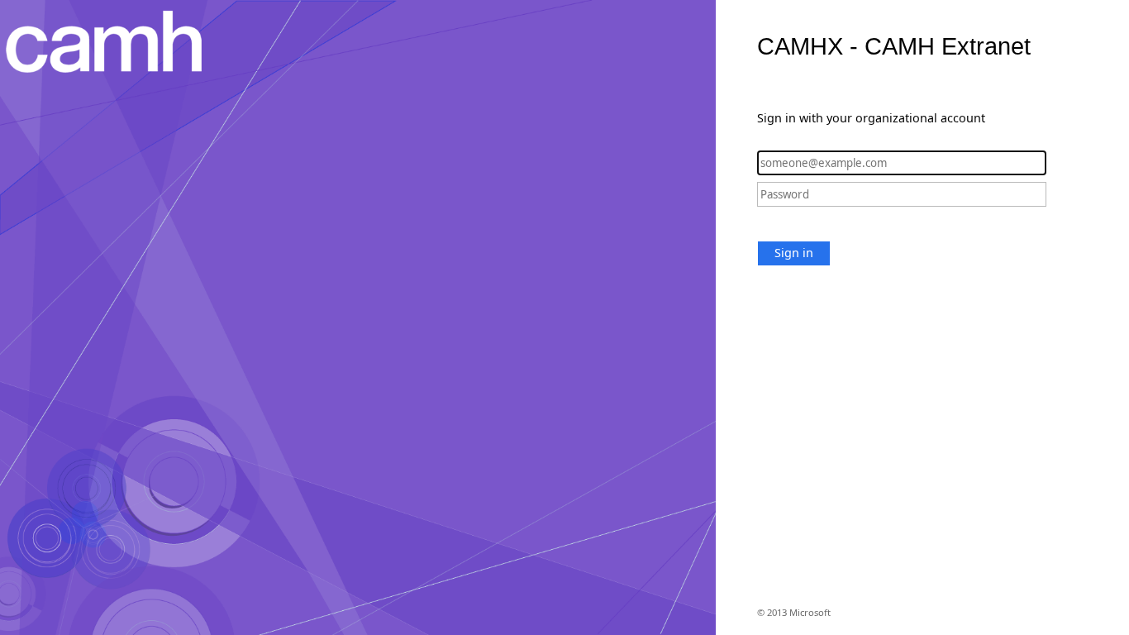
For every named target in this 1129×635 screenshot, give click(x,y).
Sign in (793, 252)
